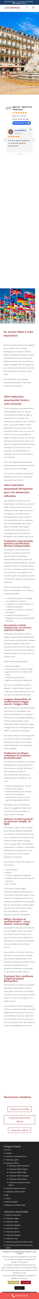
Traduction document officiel (19, 1119)
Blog (7, 1195)
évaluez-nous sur (21, 123)
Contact (8, 1198)
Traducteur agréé (11, 1160)
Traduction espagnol (12, 1225)
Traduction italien (11, 1228)
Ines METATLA (20, 130)
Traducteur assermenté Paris (16, 1156)
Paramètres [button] (19, 1288)
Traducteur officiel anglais (18, 1169)
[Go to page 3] (21, 154)
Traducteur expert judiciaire (15, 1188)
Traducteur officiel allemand (19, 1166)
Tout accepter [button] (13, 1282)
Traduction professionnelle (15, 1192)
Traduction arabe (11, 1222)
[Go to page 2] (19, 154)
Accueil (8, 1150)
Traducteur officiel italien (18, 1179)
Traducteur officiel (19, 1130)
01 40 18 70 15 (14, 78)
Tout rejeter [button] (26, 1282)
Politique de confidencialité (15, 1205)
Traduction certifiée (19, 1109)
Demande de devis (16, 87)
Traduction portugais (13, 1235)
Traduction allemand (13, 1215)
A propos (8, 1153)
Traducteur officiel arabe (18, 1172)
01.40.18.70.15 (10, 2)
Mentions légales (11, 1202)
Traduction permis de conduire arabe (19, 1242)
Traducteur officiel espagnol (19, 1176)
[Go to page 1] (17, 154)
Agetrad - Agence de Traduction (22, 108)
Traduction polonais (12, 1232)
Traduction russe (11, 1238)
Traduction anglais (12, 1218)
